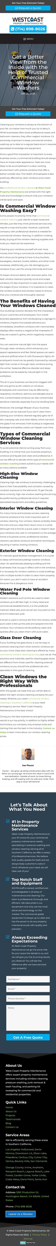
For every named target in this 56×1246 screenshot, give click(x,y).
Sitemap (28, 1238)
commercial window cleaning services (20, 654)
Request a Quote (30, 8)
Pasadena (11, 1157)
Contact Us (12, 1127)
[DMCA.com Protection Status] (28, 1242)
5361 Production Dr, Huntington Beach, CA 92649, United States (27, 1196)
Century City (25, 1157)
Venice (10, 1161)
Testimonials (13, 1119)
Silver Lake (39, 1153)
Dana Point (27, 1179)
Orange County (14, 1167)
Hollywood (27, 1149)
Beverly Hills (22, 1161)
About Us (11, 1111)
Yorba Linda (39, 1175)
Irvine (28, 1167)
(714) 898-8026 (29, 29)
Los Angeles (13, 1149)
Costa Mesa (12, 1179)
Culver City (40, 1157)
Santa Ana (41, 1179)
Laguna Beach (33, 1171)
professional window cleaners (19, 188)
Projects (10, 1115)
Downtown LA (23, 1153)
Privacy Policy (39, 1234)
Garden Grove (22, 1175)
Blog (8, 1123)
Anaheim (37, 1167)
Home (9, 1107)
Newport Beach (15, 1171)
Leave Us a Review (20, 1214)
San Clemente (38, 1161)
